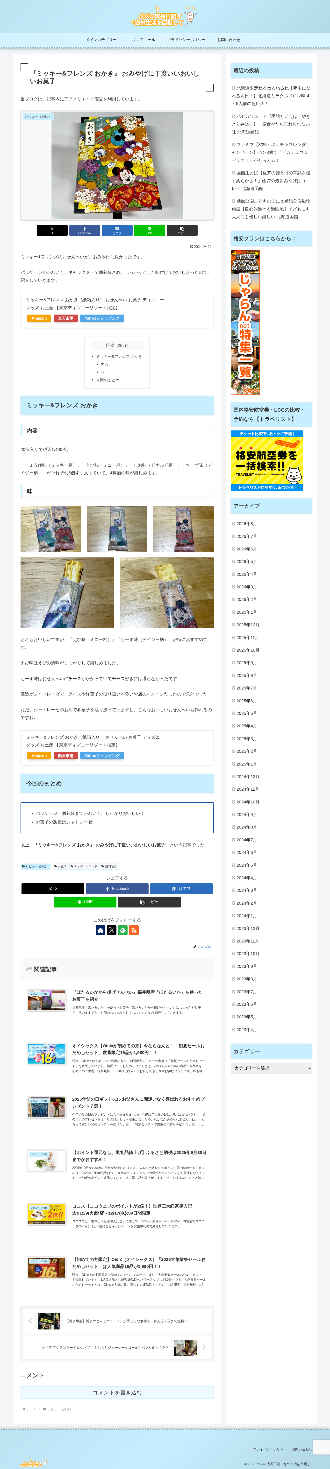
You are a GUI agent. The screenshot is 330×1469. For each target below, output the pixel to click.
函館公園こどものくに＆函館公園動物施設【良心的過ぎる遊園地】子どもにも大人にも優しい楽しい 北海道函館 (271, 209)
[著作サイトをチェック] (100, 930)
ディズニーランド (85, 866)
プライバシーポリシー (270, 1449)
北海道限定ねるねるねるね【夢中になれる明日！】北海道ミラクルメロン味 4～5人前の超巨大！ (271, 96)
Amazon (39, 318)
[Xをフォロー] (111, 930)
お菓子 (62, 866)
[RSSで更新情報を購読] (134, 930)
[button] (182, 230)
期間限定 (111, 866)
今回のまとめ (107, 380)
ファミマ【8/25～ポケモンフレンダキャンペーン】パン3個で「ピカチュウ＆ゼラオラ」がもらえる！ (271, 152)
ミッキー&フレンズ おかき (119, 356)
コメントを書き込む (117, 1393)
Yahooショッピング (102, 318)
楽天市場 (65, 318)
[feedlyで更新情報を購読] (123, 930)
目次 (110, 345)
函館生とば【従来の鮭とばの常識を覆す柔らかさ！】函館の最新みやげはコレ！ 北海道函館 (271, 180)
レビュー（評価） (37, 866)
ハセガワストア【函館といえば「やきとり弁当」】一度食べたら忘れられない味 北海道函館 (271, 124)
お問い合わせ (302, 1449)
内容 (104, 364)
